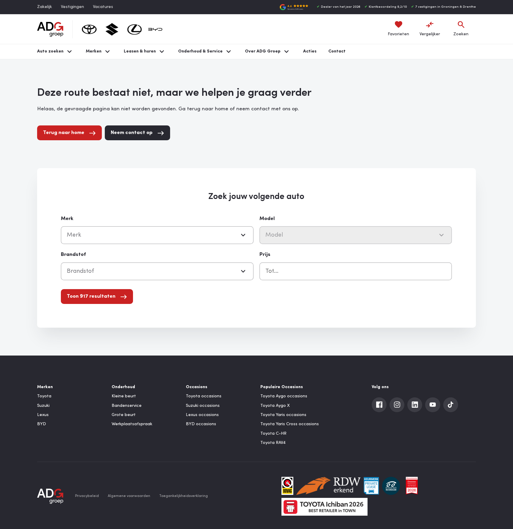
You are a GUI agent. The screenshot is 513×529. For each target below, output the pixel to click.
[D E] (391, 486)
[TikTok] (450, 404)
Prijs (264, 254)
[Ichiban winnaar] (324, 507)
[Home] (50, 29)
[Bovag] (287, 486)
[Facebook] (379, 404)
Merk (67, 218)
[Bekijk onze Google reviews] (294, 7)
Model (267, 218)
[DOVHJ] (412, 486)
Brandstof (73, 254)
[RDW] (328, 486)
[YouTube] (432, 404)
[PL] (371, 486)
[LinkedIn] (414, 404)
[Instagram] (397, 404)
